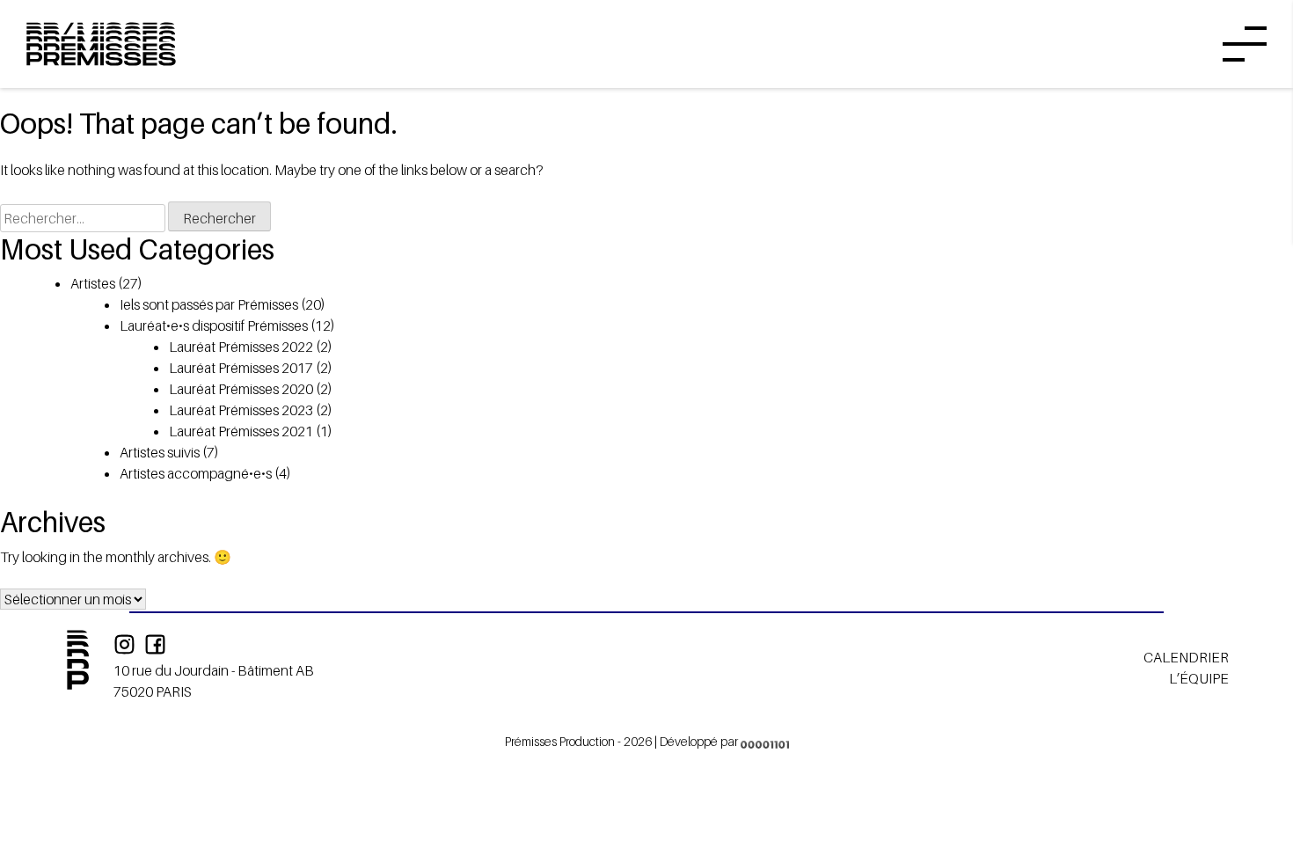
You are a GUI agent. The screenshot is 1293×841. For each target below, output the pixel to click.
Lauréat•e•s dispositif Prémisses (214, 325)
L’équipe (1199, 678)
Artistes (92, 283)
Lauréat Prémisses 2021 (241, 431)
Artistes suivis (160, 452)
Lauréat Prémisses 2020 (241, 389)
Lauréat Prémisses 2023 (241, 410)
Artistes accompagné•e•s (196, 473)
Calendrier (1186, 657)
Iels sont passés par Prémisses (209, 304)
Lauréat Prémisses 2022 (241, 346)
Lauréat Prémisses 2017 (241, 368)
